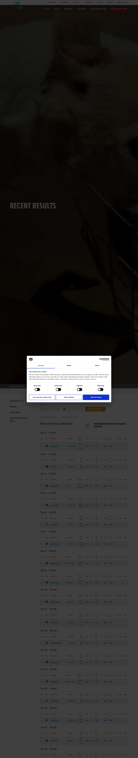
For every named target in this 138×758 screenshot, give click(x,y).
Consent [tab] (41, 365)
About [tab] (97, 365)
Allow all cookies (96, 397)
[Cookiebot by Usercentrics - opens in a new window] (101, 359)
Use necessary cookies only (42, 397)
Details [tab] (69, 365)
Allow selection (69, 397)
